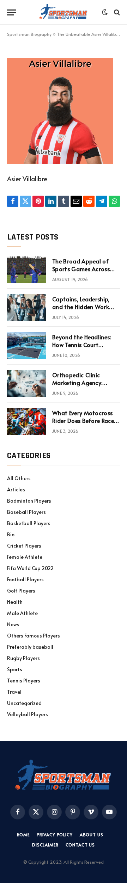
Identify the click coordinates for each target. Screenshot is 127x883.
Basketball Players (28, 523)
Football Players (25, 579)
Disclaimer (45, 845)
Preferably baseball (30, 646)
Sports (14, 669)
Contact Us (80, 845)
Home (23, 834)
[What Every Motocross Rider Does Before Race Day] (26, 421)
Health (15, 602)
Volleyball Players (27, 714)
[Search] (116, 12)
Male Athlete (22, 613)
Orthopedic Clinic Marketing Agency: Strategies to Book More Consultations (85, 387)
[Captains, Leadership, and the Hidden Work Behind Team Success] (26, 307)
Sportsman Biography (29, 34)
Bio (10, 534)
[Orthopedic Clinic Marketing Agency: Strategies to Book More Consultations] (26, 383)
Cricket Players (24, 545)
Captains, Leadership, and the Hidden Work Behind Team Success (81, 307)
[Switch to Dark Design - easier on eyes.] (104, 12)
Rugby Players (23, 658)
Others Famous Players (33, 635)
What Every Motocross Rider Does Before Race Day (83, 421)
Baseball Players (26, 512)
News (13, 624)
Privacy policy (55, 834)
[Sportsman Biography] (63, 12)
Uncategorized (24, 703)
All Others (19, 478)
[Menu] (11, 12)
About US (91, 834)
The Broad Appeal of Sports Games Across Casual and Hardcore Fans (81, 273)
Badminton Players (29, 500)
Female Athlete (24, 557)
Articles (16, 489)
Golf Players (21, 590)
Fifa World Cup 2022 (30, 568)
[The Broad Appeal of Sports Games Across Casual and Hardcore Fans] (26, 269)
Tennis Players (23, 680)
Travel (14, 691)
